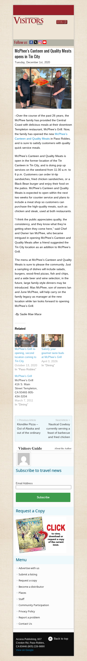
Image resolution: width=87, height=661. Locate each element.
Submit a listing (28, 574)
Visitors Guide (30, 448)
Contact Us (25, 623)
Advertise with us (29, 568)
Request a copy (28, 580)
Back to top (61, 638)
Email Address (24, 483)
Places (22, 593)
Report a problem (29, 617)
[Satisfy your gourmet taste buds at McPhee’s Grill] (52, 340)
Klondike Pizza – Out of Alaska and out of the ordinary (28, 428)
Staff (21, 599)
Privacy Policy (27, 611)
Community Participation (34, 605)
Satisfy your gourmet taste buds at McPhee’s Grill (52, 353)
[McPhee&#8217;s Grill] (28, 390)
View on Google (25, 650)
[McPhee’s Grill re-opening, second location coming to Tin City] (26, 340)
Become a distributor (31, 586)
